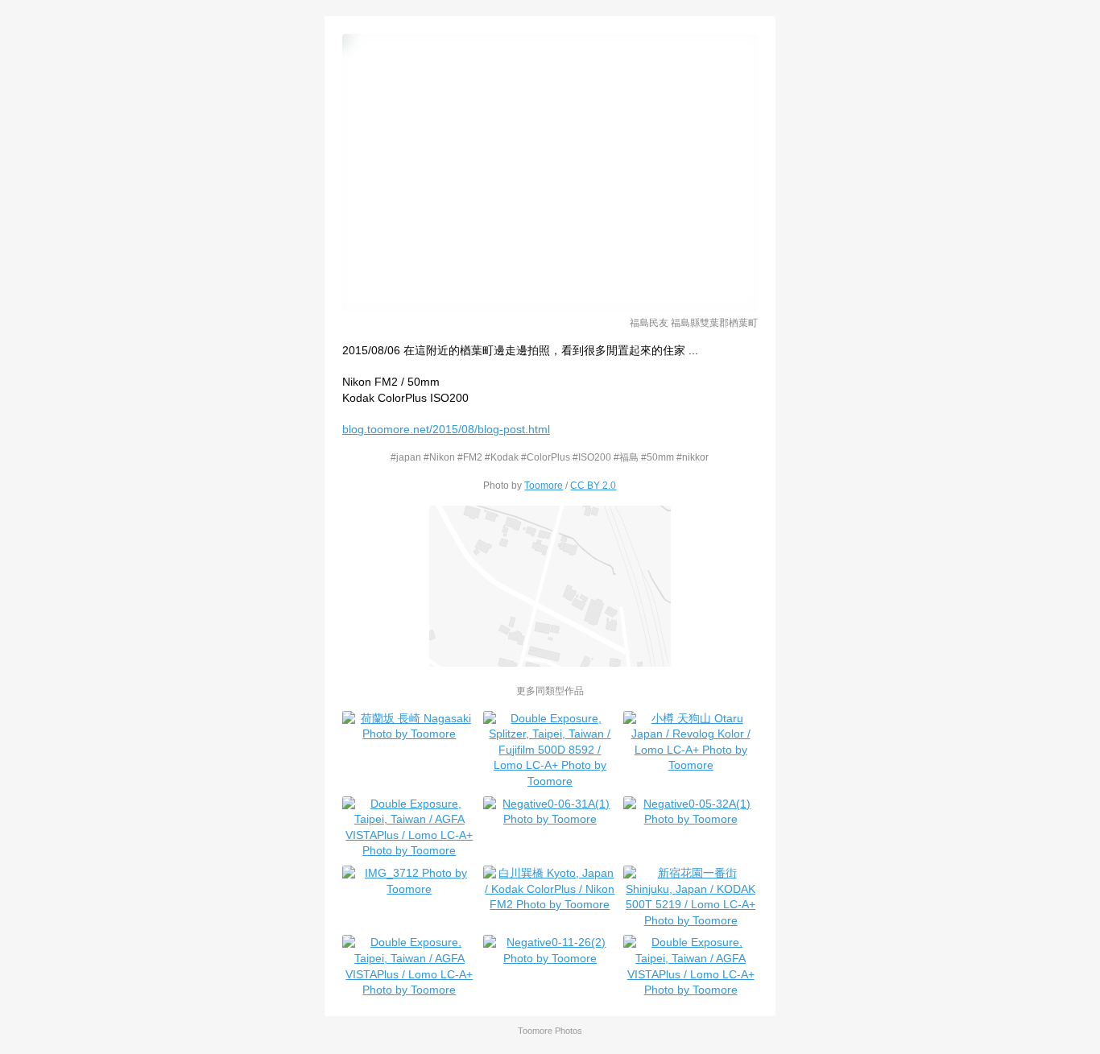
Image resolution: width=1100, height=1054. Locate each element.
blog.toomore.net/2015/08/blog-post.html (446, 429)
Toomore (543, 485)
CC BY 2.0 (593, 485)
